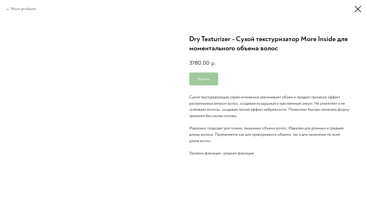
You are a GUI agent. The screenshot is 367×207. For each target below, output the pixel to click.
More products (23, 8)
